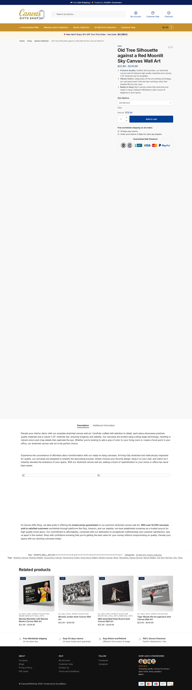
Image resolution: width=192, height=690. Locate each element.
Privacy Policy (25, 667)
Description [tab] (83, 425)
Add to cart (151, 119)
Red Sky (168, 558)
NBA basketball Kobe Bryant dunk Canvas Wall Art (114, 620)
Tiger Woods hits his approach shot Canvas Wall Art (154, 618)
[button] (167, 27)
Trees (180, 558)
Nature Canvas (135, 558)
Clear (120, 107)
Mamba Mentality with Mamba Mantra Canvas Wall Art (33, 620)
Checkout (169, 16)
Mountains (123, 558)
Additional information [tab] (104, 425)
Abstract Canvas (20, 558)
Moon (115, 558)
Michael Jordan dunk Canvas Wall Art (74, 618)
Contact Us (64, 667)
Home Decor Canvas (53, 558)
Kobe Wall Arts (126, 616)
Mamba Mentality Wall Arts (31, 616)
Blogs (21, 664)
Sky (175, 558)
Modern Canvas (105, 558)
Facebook (103, 660)
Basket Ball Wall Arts (108, 616)
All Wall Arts (141, 555)
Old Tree (160, 558)
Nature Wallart (149, 558)
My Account (136, 16)
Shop (29, 41)
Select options (36, 630)
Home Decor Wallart (89, 558)
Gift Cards (23, 671)
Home (22, 41)
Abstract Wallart (36, 558)
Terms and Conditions (69, 671)
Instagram (103, 664)
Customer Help (152, 16)
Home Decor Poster (71, 558)
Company (23, 660)
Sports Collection (41, 41)
